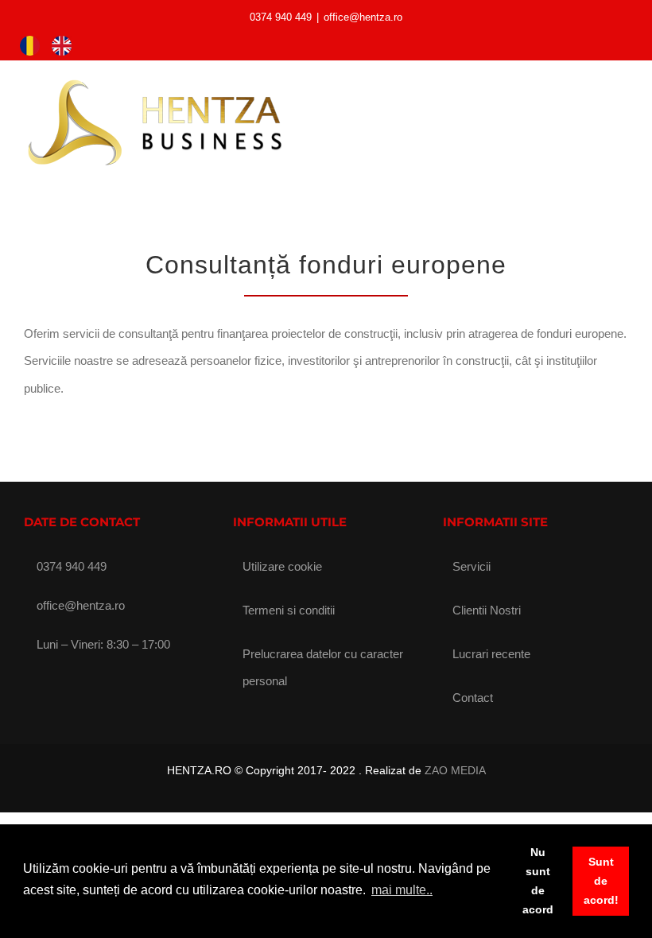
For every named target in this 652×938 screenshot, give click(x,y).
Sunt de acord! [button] (601, 880)
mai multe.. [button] (402, 890)
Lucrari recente (491, 654)
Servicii (471, 566)
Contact (472, 697)
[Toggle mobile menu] (621, 104)
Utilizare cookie (282, 566)
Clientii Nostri (486, 610)
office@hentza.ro (363, 17)
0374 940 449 (281, 17)
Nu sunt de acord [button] (537, 881)
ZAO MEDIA (455, 770)
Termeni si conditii (289, 610)
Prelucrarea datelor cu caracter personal (323, 667)
